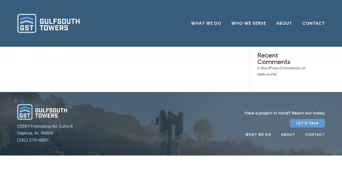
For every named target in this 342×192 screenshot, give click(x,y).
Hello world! (266, 74)
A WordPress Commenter (278, 68)
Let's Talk (307, 123)
